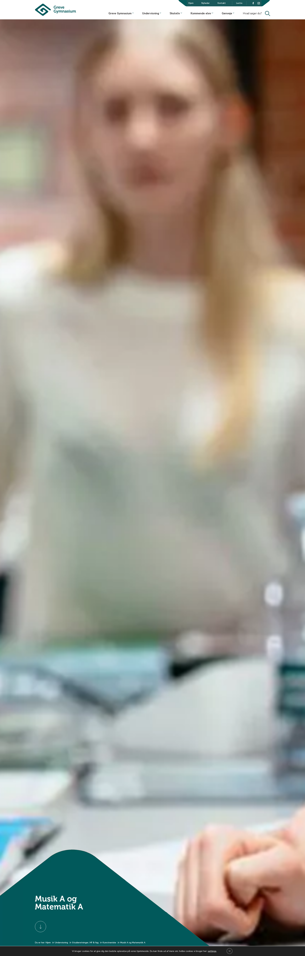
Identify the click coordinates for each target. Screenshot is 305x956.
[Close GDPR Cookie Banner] (229, 951)
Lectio (239, 3)
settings (212, 951)
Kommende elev (201, 13)
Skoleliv (175, 13)
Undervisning (150, 13)
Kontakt (222, 3)
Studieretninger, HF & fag (85, 942)
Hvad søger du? (255, 14)
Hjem (190, 3)
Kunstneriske (109, 942)
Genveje (227, 13)
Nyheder (205, 3)
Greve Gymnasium (120, 13)
